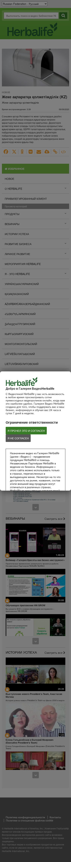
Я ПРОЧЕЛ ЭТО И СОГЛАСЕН (26, 431)
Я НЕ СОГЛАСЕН (18, 438)
